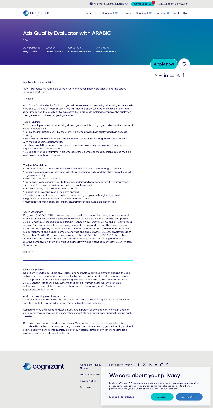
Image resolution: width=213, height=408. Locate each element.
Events (176, 13)
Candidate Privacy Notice (90, 366)
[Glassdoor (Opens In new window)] (167, 364)
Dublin (49, 51)
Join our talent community (173, 3)
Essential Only (188, 397)
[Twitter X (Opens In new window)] (144, 364)
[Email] (172, 75)
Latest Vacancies (90, 374)
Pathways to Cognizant (134, 13)
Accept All (160, 397)
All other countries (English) (109, 3)
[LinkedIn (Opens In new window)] (150, 364)
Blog (185, 13)
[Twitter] (178, 75)
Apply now (164, 64)
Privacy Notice (88, 380)
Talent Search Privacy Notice (119, 366)
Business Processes (79, 51)
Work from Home (106, 51)
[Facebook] (183, 75)
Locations (160, 13)
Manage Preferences (121, 396)
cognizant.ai (30, 289)
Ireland (59, 51)
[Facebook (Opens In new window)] (138, 364)
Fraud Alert (86, 387)
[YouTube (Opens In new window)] (156, 364)
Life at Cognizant (104, 13)
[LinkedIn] (166, 75)
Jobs (88, 13)
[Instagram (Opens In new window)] (161, 364)
